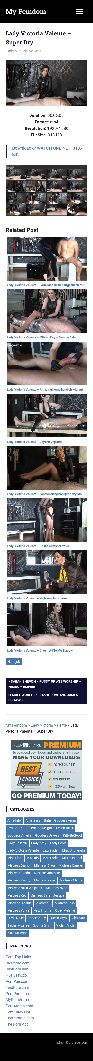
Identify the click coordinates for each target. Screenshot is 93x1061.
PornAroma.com (19, 1006)
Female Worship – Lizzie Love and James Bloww (43, 697)
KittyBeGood (72, 835)
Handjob (13, 662)
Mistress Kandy (18, 880)
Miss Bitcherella (73, 850)
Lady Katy (38, 843)
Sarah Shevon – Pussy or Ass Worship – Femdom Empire (44, 684)
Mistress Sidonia (19, 903)
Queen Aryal (58, 918)
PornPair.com (17, 981)
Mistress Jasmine (47, 873)
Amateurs (33, 820)
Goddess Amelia (19, 835)
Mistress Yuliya (18, 910)
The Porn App (17, 1024)
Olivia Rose (15, 918)
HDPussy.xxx (17, 975)
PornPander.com (20, 993)
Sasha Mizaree (18, 925)
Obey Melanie (65, 910)
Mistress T (43, 903)
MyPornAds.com (20, 999)
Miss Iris (32, 858)
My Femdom (26, 11)
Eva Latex (14, 828)
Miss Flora (15, 858)
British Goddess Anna (60, 820)
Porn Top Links (18, 957)
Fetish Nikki (64, 828)
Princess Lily (36, 918)
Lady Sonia (58, 843)
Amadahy (14, 820)
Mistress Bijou (44, 865)
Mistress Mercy (71, 880)
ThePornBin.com (20, 1018)
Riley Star (78, 918)
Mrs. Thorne (42, 910)
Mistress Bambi (18, 865)
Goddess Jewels (47, 835)
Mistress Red (16, 895)
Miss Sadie (50, 858)
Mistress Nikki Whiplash (24, 888)
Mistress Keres (45, 880)
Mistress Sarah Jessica (47, 895)
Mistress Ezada (18, 873)
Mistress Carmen (71, 865)
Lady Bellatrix (17, 843)
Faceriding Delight (39, 828)
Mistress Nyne (56, 888)
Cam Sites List (18, 1012)
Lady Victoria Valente (23, 51)
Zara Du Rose (17, 933)
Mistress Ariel (72, 858)
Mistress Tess (65, 903)
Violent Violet (66, 925)
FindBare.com (17, 987)
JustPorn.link (17, 969)
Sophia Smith (42, 925)
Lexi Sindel (50, 850)
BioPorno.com (18, 963)
